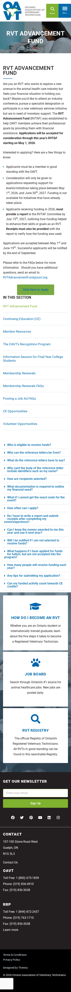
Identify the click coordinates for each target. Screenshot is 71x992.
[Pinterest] (31, 817)
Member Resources (17, 331)
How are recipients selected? (27, 479)
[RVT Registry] (35, 719)
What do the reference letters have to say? (36, 460)
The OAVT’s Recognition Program (27, 344)
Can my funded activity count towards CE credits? (35, 585)
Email (7, 786)
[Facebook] (12, 817)
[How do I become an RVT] (35, 606)
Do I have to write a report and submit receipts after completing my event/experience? (31, 519)
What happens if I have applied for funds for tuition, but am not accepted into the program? (33, 554)
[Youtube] (40, 817)
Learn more (10, 930)
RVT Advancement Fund (20, 306)
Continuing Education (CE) (22, 319)
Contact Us (10, 862)
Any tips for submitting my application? (33, 575)
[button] (65, 7)
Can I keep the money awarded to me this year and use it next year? (35, 531)
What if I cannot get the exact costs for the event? (36, 499)
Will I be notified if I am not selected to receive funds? (33, 542)
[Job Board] (35, 662)
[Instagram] (58, 817)
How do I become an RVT (35, 617)
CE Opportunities (15, 411)
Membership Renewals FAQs (23, 386)
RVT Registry (35, 730)
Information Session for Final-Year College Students (33, 358)
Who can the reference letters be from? (34, 452)
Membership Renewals (19, 373)
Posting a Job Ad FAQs (19, 398)
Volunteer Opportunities (20, 424)
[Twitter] (22, 817)
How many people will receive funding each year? (36, 566)
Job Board (35, 674)
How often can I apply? (22, 508)
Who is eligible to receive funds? (29, 445)
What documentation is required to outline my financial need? (35, 488)
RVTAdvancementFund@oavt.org (25, 277)
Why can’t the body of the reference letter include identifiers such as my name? (35, 469)
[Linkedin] (49, 817)
